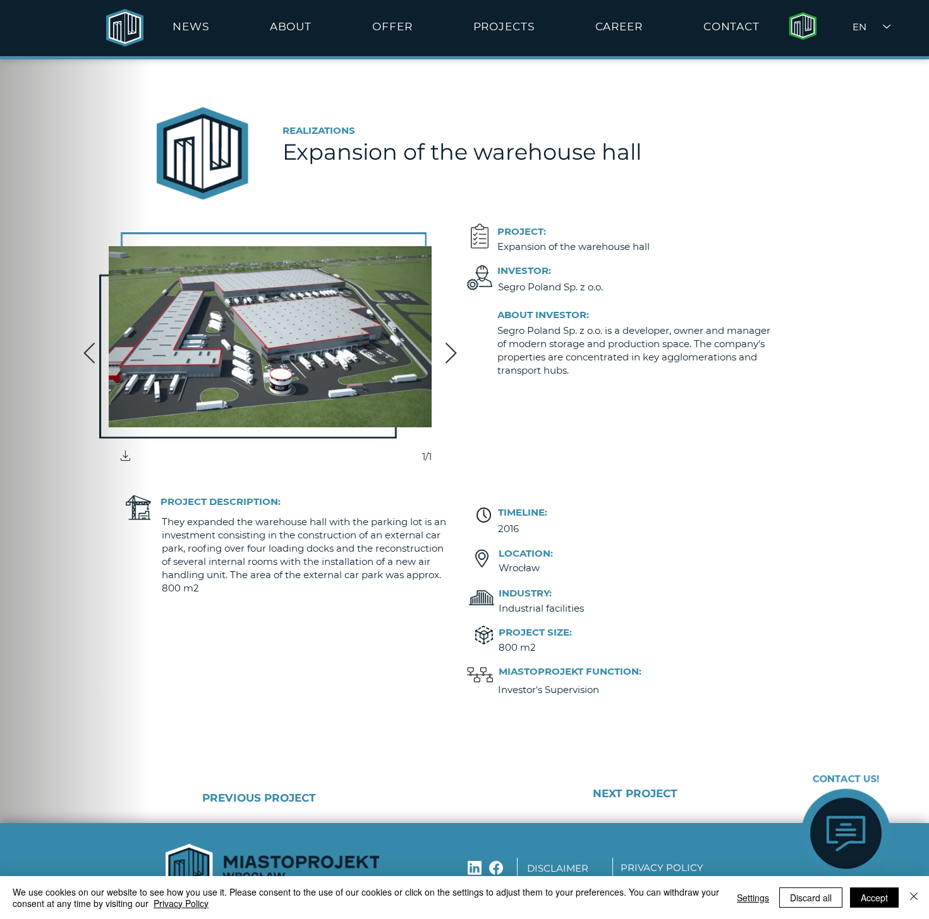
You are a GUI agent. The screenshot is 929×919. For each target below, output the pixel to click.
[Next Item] (451, 354)
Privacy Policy (181, 903)
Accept (874, 897)
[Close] (913, 897)
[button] (290, 26)
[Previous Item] (89, 354)
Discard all (811, 897)
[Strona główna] (802, 26)
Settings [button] (753, 897)
